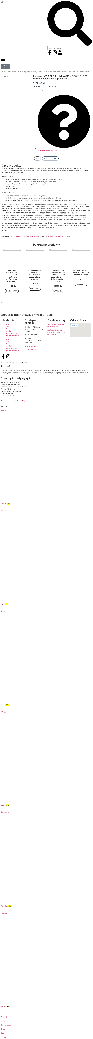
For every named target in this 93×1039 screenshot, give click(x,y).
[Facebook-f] (49, 52)
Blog (7, 329)
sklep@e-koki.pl (30, 346)
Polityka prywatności (12, 335)
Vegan (3, 1021)
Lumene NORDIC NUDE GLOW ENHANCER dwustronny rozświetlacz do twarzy (11, 275)
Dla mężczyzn (6, 1025)
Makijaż (13, 72)
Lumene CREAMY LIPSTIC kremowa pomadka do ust (81, 272)
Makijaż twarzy (21, 72)
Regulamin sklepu (11, 333)
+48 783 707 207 (31, 350)
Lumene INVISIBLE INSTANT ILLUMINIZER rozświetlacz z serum (35, 274)
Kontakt (8, 331)
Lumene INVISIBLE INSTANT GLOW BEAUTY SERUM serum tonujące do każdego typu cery (58, 275)
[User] (59, 52)
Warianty (34, 289)
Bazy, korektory (32, 72)
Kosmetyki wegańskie (54, 236)
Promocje (4, 1017)
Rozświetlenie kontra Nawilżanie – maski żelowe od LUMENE (56, 332)
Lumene (67, 236)
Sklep (7, 324)
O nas (7, 327)
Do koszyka (50, 158)
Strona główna (5, 72)
